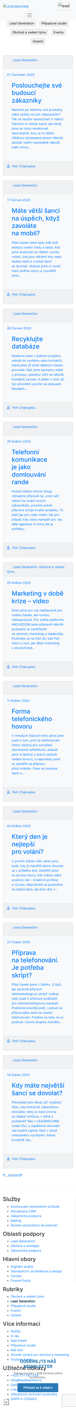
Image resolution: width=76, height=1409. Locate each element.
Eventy (59, 32)
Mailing (16, 1221)
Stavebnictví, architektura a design (36, 1271)
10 (19, 1175)
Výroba (16, 1276)
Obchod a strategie (25, 1246)
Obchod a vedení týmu (29, 32)
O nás (15, 1336)
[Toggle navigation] (29, 15)
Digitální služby (22, 1266)
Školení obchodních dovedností (34, 1225)
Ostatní (38, 41)
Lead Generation (22, 23)
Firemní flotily (21, 1281)
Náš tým (17, 1350)
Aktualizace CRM (23, 1211)
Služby (16, 1331)
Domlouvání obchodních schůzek (35, 1206)
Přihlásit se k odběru (37, 1387)
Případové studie (54, 23)
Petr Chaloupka (23, 166)
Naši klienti (19, 1341)
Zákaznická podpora (26, 1216)
